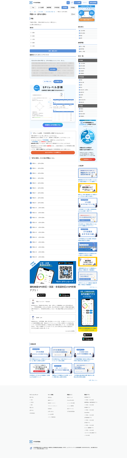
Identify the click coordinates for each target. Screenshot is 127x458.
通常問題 (82, 49)
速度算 (81, 94)
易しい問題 (82, 46)
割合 (81, 87)
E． (33, 46)
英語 (32, 404)
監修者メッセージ (51, 403)
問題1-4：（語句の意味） (38, 178)
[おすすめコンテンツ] (71, 2)
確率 (81, 38)
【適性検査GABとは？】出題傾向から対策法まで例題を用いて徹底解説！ (87, 269)
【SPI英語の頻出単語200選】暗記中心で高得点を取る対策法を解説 (84, 376)
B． (33, 36)
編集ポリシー (51, 400)
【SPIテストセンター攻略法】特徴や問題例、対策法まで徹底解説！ (87, 283)
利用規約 (50, 408)
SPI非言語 (56, 7)
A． (33, 32)
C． (33, 39)
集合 (81, 97)
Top (33, 7)
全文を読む (53, 69)
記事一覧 (31, 410)
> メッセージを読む (70, 331)
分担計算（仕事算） (84, 89)
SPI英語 (73, 7)
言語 (35, 11)
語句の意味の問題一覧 (50, 11)
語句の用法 (82, 68)
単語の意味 (82, 113)
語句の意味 (40, 11)
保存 (74, 14)
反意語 (81, 111)
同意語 (81, 108)
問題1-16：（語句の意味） (37, 237)
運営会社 (50, 397)
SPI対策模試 (32, 413)
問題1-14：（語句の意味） (37, 227)
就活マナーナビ (70, 408)
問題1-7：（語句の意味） (38, 192)
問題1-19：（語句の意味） (37, 252)
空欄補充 (82, 73)
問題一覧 (31, 407)
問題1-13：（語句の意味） (37, 222)
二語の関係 (82, 30)
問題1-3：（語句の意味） (38, 173)
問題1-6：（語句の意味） (38, 188)
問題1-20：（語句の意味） (37, 257)
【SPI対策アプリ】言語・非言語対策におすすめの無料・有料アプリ (87, 210)
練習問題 (49, 7)
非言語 (32, 402)
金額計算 (82, 92)
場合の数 (82, 82)
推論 (81, 35)
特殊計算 (82, 102)
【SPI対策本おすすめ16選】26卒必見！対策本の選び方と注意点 (87, 239)
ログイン (85, 2)
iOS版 (86, 399)
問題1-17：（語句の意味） (37, 242)
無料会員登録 (93, 2)
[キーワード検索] (68, 2)
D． (33, 42)
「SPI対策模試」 (46, 140)
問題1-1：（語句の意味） (38, 163)
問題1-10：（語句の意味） (37, 207)
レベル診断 (77, 2)
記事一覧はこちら (93, 287)
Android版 (91, 399)
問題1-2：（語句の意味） (38, 168)
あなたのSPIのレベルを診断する (53, 152)
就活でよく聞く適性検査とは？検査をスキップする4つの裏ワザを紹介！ (87, 195)
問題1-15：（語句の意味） (37, 232)
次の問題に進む (58, 81)
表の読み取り (83, 99)
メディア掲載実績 (51, 417)
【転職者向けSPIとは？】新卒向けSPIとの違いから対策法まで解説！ (87, 254)
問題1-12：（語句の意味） (37, 217)
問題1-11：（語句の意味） (37, 212)
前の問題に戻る (47, 81)
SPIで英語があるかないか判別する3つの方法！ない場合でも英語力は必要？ (40, 360)
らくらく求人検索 (71, 403)
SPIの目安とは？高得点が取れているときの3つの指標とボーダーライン (87, 225)
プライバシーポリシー (52, 405)
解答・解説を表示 (53, 50)
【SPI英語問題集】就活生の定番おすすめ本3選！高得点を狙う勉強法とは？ (84, 360)
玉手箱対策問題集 (71, 411)
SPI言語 (65, 7)
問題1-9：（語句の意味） (38, 202)
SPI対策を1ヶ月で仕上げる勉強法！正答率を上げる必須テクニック (40, 376)
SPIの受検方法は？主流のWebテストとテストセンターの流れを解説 (62, 360)
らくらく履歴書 (70, 405)
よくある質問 (51, 414)
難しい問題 (82, 51)
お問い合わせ (51, 411)
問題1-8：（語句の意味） (38, 197)
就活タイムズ (70, 397)
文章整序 (82, 70)
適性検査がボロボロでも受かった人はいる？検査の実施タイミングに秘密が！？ (87, 180)
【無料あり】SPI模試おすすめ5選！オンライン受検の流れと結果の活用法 (62, 376)
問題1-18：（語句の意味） (37, 247)
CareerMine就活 (70, 400)
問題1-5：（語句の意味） (38, 183)
